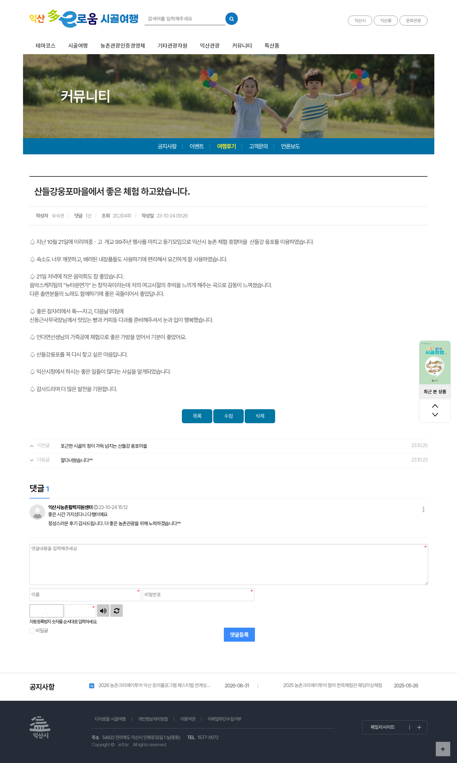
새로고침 (116, 610)
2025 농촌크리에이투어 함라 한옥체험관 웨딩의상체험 (332, 685)
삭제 (260, 416)
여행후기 (226, 146)
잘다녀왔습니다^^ (77, 460)
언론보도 (290, 146)
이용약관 (187, 719)
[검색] (231, 18)
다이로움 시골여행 (110, 719)
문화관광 (413, 20)
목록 (197, 416)
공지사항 (167, 146)
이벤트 (197, 146)
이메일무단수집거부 (224, 719)
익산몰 (385, 20)
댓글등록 (239, 635)
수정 (228, 416)
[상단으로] (443, 749)
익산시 (360, 20)
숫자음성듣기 (103, 610)
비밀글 (42, 631)
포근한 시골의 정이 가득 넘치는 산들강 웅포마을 (104, 446)
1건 (88, 216)
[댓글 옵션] (423, 509)
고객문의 (258, 146)
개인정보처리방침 (153, 719)
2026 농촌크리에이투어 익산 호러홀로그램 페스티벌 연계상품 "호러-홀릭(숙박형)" (155, 685)
